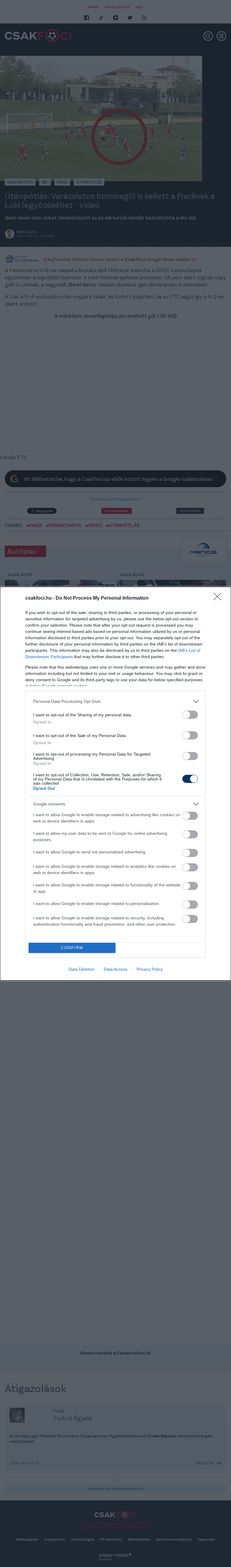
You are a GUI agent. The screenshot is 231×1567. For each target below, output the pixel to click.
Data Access (115, 969)
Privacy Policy (150, 969)
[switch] (190, 715)
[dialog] (115, 784)
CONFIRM (72, 947)
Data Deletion (81, 969)
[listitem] (115, 701)
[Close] (219, 598)
